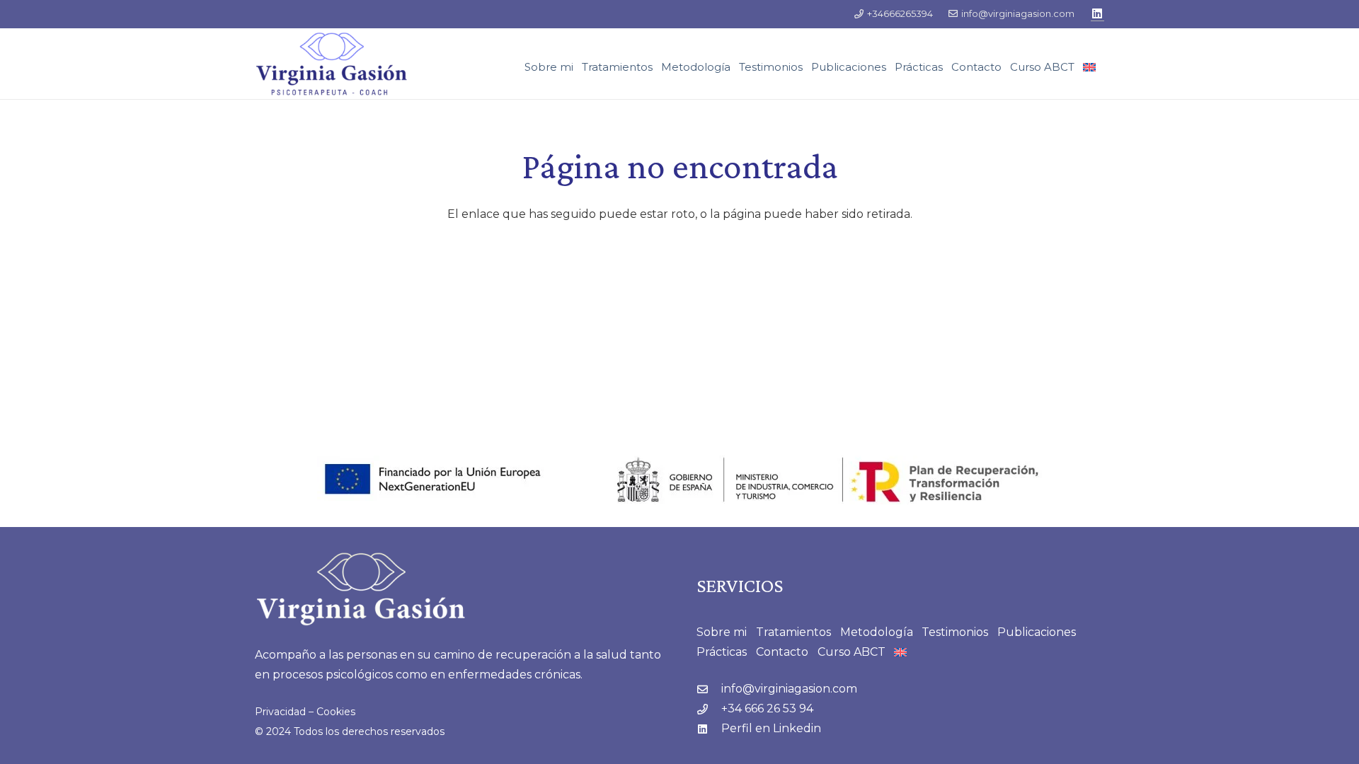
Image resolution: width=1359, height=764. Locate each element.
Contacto (782, 652)
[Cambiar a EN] (1091, 67)
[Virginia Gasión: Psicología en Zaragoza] (331, 64)
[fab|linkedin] (708, 729)
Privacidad (280, 711)
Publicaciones (1036, 632)
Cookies (335, 711)
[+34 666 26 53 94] (708, 709)
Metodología (876, 632)
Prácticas (721, 652)
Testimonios (955, 632)
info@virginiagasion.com (789, 688)
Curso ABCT (851, 652)
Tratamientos (793, 632)
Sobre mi (721, 632)
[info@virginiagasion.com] (708, 689)
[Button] (1097, 14)
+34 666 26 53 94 (767, 708)
